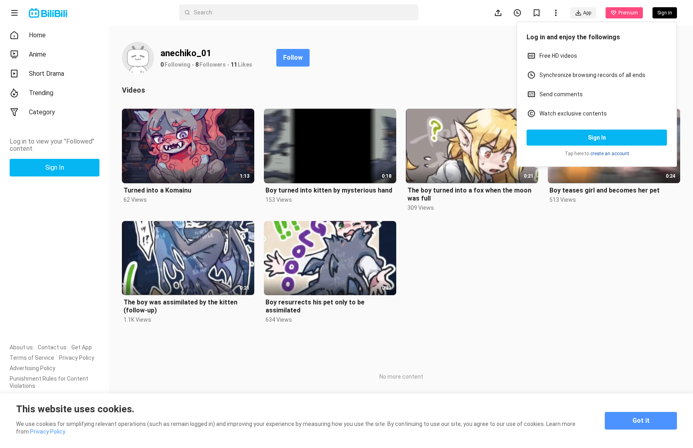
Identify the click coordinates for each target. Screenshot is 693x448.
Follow (293, 57)
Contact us (52, 347)
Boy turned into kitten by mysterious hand (328, 190)
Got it (641, 420)
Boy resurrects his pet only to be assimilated (315, 306)
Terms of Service (32, 358)
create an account (609, 153)
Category (42, 112)
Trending (41, 93)
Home (37, 35)
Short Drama (46, 73)
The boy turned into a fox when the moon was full (469, 194)
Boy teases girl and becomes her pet (604, 190)
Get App (81, 347)
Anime (37, 54)
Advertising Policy (32, 368)
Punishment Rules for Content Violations (49, 382)
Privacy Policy (76, 358)
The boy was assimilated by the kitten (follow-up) (180, 306)
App (587, 13)
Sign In (597, 137)
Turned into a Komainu (157, 190)
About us (21, 347)
